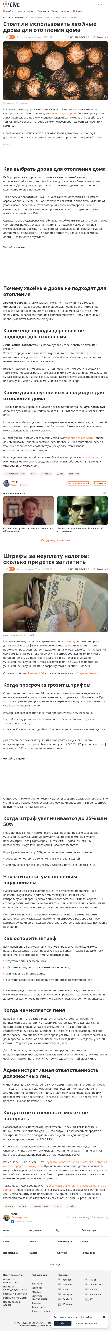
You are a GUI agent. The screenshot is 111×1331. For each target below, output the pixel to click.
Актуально (35, 1230)
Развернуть (55, 1264)
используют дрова (64, 113)
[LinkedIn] (12, 1221)
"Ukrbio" (97, 137)
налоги (22, 1206)
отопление (46, 473)
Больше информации (86, 1323)
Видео (79, 11)
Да (62, 1323)
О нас (34, 1279)
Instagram (68, 1294)
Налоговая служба (40, 1206)
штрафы (71, 1206)
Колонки (65, 11)
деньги (57, 1206)
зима (33, 473)
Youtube (67, 1279)
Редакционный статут (15, 1293)
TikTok (93, 1279)
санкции (9, 1206)
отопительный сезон (15, 473)
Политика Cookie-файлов (12, 1303)
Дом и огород (89, 1230)
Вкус (58, 1230)
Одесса (33, 1252)
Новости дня (10, 1252)
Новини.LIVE (36, 673)
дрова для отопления (81, 438)
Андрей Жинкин (19, 484)
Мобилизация (64, 1241)
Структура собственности (40, 1297)
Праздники (88, 1252)
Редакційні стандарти (15, 1297)
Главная (6, 17)
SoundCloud (96, 1294)
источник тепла (92, 457)
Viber (65, 1289)
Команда (36, 1302)
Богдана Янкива (87, 673)
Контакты (37, 1287)
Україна (9, 11)
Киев (6, 1241)
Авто (6, 1230)
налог (70, 641)
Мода (85, 1241)
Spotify (93, 1289)
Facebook (68, 1299)
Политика (61, 1252)
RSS (91, 1299)
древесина (74, 473)
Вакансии (37, 1283)
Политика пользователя (10, 1281)
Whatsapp (68, 1304)
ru (99, 4)
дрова (60, 473)
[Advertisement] (52, 153)
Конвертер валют (41, 1311)
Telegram (67, 1284)
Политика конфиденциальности (15, 1288)
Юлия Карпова (19, 1217)
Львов (32, 1241)
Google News (96, 1284)
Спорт (55, 11)
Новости (21, 11)
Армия (31, 11)
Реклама (36, 1291)
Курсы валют (38, 1307)
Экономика (43, 11)
